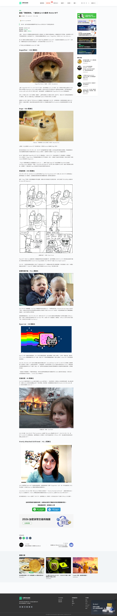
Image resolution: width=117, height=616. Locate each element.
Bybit (86, 601)
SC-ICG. (69, 614)
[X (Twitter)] (22, 607)
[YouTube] (27, 607)
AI (72, 605)
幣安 (86, 600)
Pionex (86, 606)
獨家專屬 (48, 3)
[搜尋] (88, 3)
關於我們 (60, 600)
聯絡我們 (60, 601)
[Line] (23, 538)
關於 (75, 3)
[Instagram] (82, 3)
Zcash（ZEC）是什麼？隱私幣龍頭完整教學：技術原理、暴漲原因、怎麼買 (89, 91)
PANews (30, 31)
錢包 (73, 601)
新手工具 (56, 3)
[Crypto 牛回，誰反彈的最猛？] (85, 565)
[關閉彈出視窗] (115, 600)
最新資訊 (42, 3)
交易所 (68, 3)
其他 (86, 608)
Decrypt (26, 29)
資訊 (20, 10)
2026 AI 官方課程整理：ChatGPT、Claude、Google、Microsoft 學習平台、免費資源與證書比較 (89, 68)
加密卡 (62, 3)
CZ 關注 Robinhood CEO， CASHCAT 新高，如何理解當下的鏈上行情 (89, 76)
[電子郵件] (20, 538)
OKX (86, 603)
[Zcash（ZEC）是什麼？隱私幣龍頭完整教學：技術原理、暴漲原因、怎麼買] (79, 91)
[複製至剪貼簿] (30, 538)
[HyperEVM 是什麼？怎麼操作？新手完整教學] (79, 84)
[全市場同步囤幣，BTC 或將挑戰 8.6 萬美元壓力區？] (79, 61)
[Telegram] (86, 3)
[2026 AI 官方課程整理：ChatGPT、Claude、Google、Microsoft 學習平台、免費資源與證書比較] (79, 68)
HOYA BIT (87, 605)
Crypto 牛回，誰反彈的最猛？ (80, 575)
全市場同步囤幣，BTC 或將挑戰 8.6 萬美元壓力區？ (89, 60)
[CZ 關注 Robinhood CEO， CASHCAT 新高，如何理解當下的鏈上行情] (79, 77)
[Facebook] (84, 3)
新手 (73, 600)
